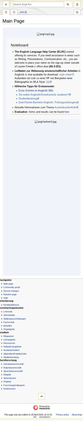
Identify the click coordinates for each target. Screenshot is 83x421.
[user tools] (77, 4)
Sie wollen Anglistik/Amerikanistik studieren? (44, 94)
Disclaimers (44, 417)
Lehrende (7, 311)
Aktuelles (7, 326)
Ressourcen (9, 343)
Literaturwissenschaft (13, 364)
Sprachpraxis (9, 378)
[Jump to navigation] (6, 4)
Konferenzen (9, 389)
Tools (77, 12)
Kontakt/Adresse (11, 305)
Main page (8, 284)
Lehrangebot (9, 339)
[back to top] (41, 396)
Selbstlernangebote (12, 346)
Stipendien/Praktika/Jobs (15, 354)
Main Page (6, 12)
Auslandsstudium (11, 350)
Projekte (7, 381)
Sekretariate (9, 315)
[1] (47, 82)
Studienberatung (28, 98)
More (22, 12)
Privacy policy (62, 414)
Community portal (11, 287)
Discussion (14, 12)
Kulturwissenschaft (12, 367)
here (66, 112)
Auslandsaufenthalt (65, 107)
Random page (10, 294)
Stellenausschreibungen (14, 319)
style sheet (65, 74)
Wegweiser (8, 336)
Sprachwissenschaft (13, 371)
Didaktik (7, 374)
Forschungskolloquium (14, 385)
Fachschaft (8, 322)
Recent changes (11, 291)
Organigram (9, 329)
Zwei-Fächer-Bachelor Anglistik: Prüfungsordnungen (47, 102)
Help (5, 298)
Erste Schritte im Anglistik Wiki (36, 90)
